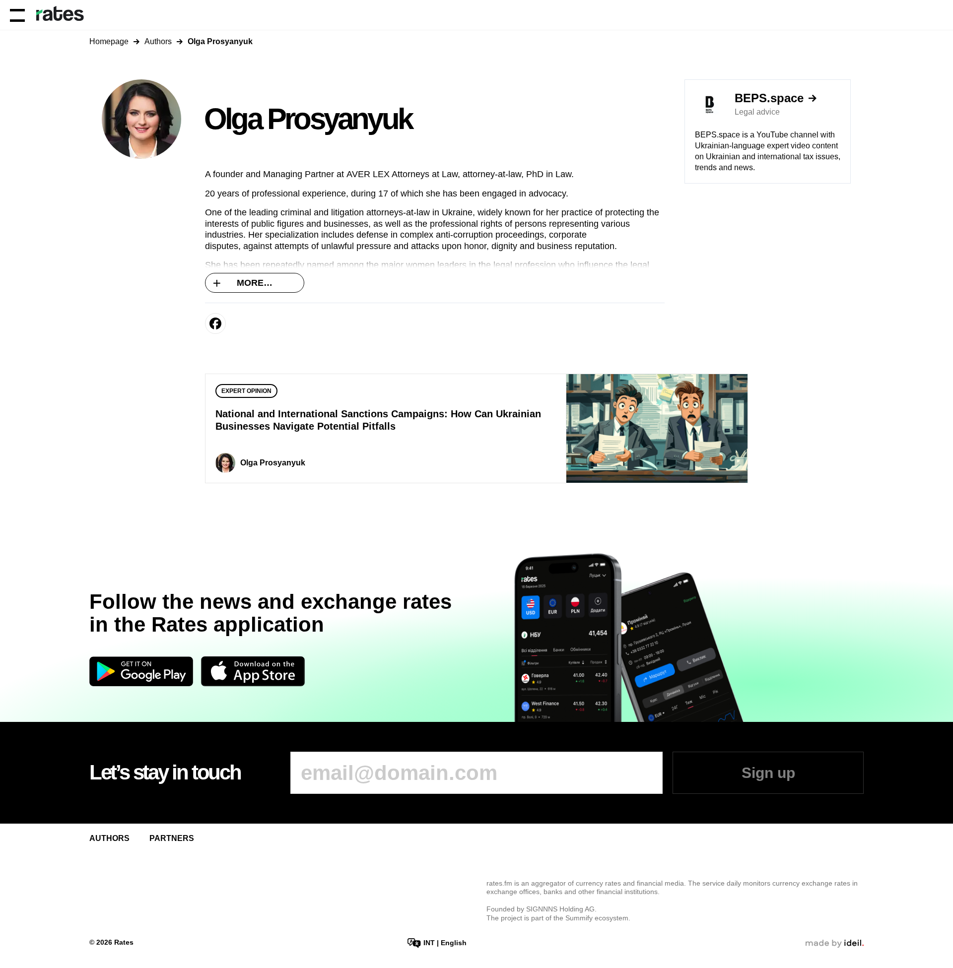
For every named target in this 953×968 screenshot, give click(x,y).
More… (254, 283)
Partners (171, 838)
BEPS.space (769, 98)
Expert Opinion (246, 390)
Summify (579, 918)
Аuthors (109, 838)
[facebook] (215, 323)
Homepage (109, 41)
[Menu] (17, 15)
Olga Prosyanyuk (272, 462)
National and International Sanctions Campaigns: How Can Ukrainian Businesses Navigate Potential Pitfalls (378, 420)
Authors (158, 41)
